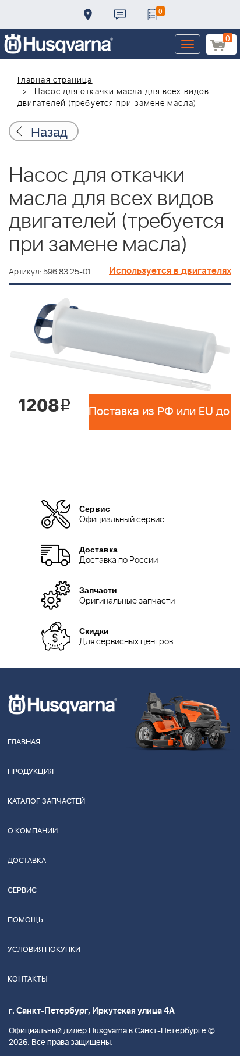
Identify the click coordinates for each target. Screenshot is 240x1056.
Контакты (120, 14)
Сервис (22, 890)
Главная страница (55, 80)
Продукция (31, 771)
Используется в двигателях (170, 271)
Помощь (25, 920)
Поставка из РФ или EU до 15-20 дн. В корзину (160, 411)
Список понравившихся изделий (152, 14)
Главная (24, 742)
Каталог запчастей (46, 801)
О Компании (33, 831)
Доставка (88, 14)
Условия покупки (44, 949)
